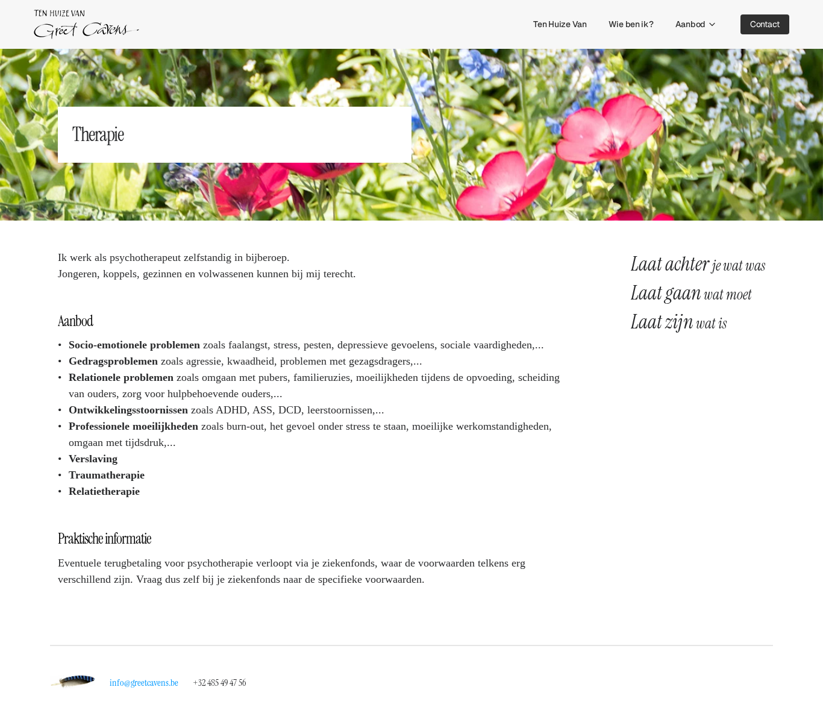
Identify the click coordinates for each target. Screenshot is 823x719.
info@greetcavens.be (144, 682)
